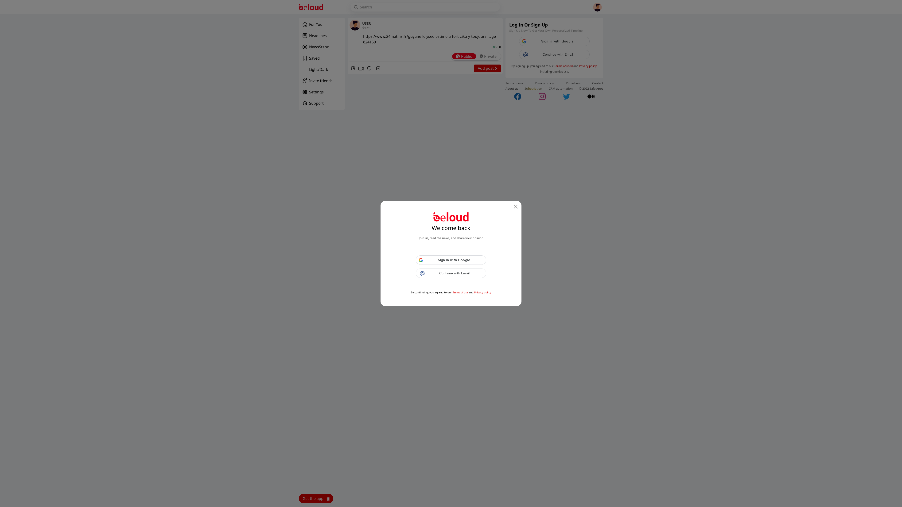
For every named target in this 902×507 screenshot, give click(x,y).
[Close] (516, 206)
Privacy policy (482, 292)
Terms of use (460, 292)
